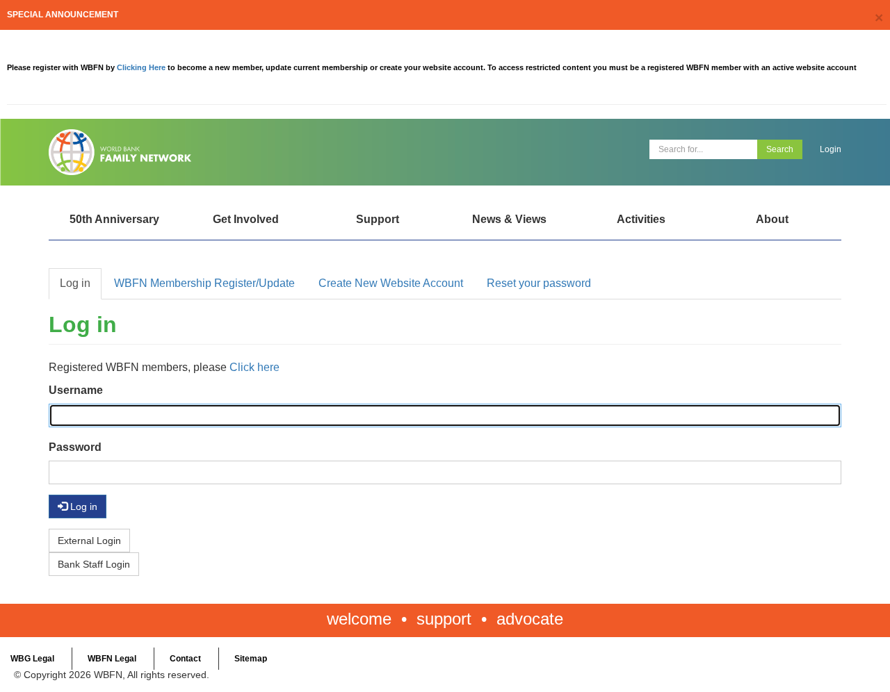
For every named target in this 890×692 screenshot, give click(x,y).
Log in (75, 283)
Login (830, 149)
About (772, 219)
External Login (89, 540)
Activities (641, 219)
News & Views (509, 219)
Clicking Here (142, 67)
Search (779, 149)
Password (75, 447)
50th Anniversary (114, 219)
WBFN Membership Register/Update (204, 283)
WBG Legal (32, 659)
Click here (254, 367)
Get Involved (246, 219)
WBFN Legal (112, 659)
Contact (185, 659)
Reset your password (539, 283)
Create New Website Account (390, 283)
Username (76, 390)
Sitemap (250, 659)
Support (377, 219)
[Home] (242, 152)
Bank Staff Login (94, 564)
